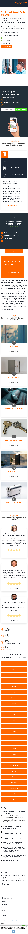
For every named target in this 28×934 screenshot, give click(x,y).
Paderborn (14, 754)
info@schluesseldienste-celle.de (11, 272)
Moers (14, 799)
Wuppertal (14, 714)
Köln (14, 680)
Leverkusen (14, 742)
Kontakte (3, 893)
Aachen (14, 776)
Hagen (14, 726)
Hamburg (14, 669)
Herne (14, 737)
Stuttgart (14, 692)
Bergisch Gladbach (14, 793)
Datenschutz (4, 904)
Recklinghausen (14, 765)
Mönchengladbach (14, 788)
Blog (2, 907)
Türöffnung (14, 346)
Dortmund (14, 703)
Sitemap (3, 910)
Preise (2, 890)
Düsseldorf (14, 697)
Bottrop (14, 771)
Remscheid (14, 782)
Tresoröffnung (14, 377)
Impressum (3, 901)
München (14, 675)
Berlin (14, 663)
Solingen (14, 748)
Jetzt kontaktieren (13, 205)
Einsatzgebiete (4, 887)
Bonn (14, 720)
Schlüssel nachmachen (14, 440)
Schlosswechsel (14, 471)
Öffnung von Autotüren (14, 409)
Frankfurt (14, 686)
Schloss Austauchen (14, 503)
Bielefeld (14, 759)
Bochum (14, 709)
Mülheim (14, 731)
